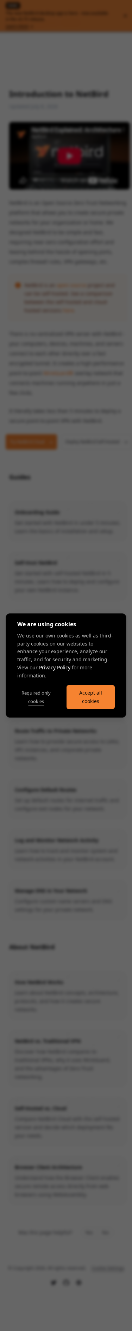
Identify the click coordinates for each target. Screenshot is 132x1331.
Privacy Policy (54, 667)
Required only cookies (36, 697)
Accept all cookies (90, 696)
